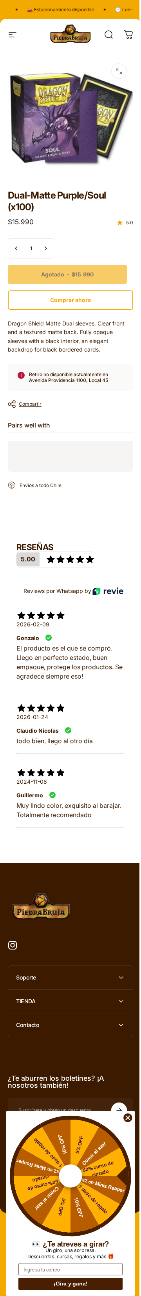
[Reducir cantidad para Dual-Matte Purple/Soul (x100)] (16, 248)
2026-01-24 (32, 717)
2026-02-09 (32, 624)
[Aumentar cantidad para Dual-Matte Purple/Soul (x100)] (45, 248)
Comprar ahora (70, 300)
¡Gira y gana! (70, 1284)
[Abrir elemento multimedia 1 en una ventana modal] (119, 71)
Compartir (30, 404)
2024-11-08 (31, 781)
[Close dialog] (127, 1117)
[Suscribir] (113, 1108)
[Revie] (108, 591)
